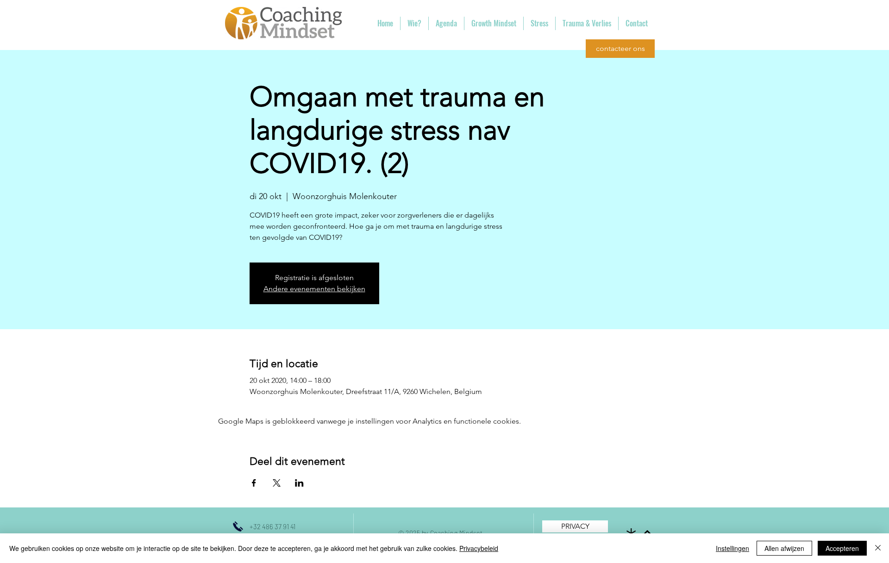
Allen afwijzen (784, 548)
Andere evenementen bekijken (314, 288)
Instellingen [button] (732, 548)
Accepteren (842, 548)
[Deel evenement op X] (276, 483)
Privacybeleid (478, 548)
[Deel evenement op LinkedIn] (299, 483)
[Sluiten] (877, 548)
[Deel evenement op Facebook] (254, 483)
